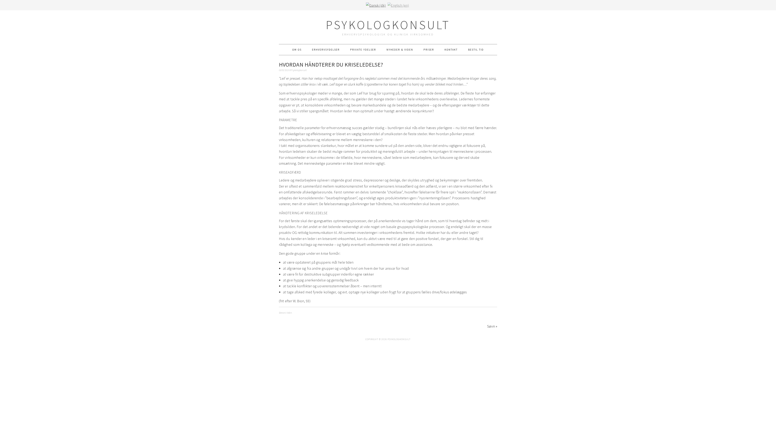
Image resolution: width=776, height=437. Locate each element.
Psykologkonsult (388, 24)
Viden (289, 312)
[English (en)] (398, 5)
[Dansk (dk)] (376, 5)
